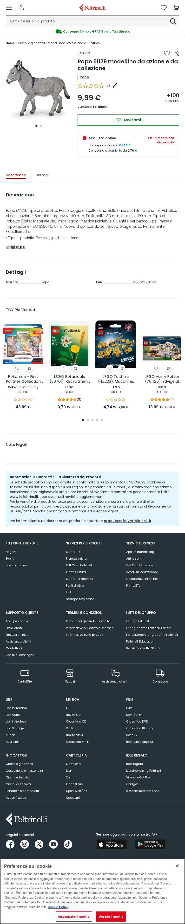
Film (129, 708)
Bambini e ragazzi (139, 742)
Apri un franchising (140, 552)
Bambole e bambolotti (22, 791)
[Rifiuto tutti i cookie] (177, 866)
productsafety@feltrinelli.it (127, 520)
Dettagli (42, 175)
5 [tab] (102, 420)
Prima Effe (133, 585)
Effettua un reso (17, 635)
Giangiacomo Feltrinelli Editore (148, 628)
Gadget (132, 784)
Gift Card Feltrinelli (79, 565)
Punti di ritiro (75, 585)
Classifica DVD (137, 721)
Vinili (69, 728)
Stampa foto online (80, 599)
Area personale (17, 621)
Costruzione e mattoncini (24, 771)
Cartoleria (73, 764)
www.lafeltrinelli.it (25, 496)
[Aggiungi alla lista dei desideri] (167, 53)
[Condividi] (177, 53)
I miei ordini (14, 628)
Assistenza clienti (18, 641)
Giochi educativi (18, 777)
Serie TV (132, 735)
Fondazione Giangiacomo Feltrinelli (152, 635)
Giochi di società (18, 784)
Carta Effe (73, 552)
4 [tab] (97, 420)
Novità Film (134, 715)
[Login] (21, 8)
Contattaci (14, 648)
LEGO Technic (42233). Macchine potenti (115, 379)
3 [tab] (92, 420)
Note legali (16, 444)
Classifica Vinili (77, 742)
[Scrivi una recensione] (115, 85)
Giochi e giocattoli (19, 764)
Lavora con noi (17, 565)
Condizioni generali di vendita (88, 621)
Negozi (11, 552)
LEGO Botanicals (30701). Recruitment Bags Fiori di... (69, 379)
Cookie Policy (58, 906)
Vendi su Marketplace (142, 572)
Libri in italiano (16, 708)
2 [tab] (41, 126)
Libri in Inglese (16, 721)
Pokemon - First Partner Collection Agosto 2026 (23, 379)
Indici (70, 592)
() (108, 86)
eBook (10, 735)
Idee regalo (134, 764)
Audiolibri (13, 742)
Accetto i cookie (111, 916)
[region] (92, 891)
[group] (92, 31)
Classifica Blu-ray (139, 728)
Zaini (69, 777)
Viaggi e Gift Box (138, 777)
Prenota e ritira (76, 558)
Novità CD (73, 715)
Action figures (16, 798)
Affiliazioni (133, 558)
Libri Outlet (13, 715)
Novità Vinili (74, 735)
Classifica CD (76, 721)
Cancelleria (74, 784)
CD (68, 708)
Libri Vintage (15, 728)
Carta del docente (79, 579)
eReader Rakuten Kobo (142, 791)
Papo (84, 77)
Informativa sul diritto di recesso (89, 628)
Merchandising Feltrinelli (144, 771)
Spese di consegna (20, 655)
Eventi (10, 558)
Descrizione (16, 175)
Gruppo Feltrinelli (138, 621)
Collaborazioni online (142, 579)
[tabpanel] (39, 89)
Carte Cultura (76, 572)
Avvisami (131, 119)
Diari (69, 771)
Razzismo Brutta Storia (143, 648)
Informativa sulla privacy (84, 635)
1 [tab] (36, 126)
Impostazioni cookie (73, 916)
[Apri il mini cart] (176, 7)
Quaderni (73, 798)
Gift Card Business (140, 565)
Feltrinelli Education (140, 641)
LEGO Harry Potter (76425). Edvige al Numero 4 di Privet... (161, 379)
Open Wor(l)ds (76, 791)
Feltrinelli (100, 107)
